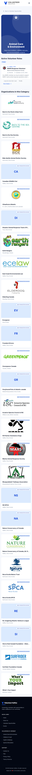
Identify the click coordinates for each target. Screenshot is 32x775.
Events (5, 726)
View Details (6, 83)
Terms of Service (7, 759)
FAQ (4, 753)
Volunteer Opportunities (9, 723)
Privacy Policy (6, 756)
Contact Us (6, 751)
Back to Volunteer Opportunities (13, 11)
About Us (5, 720)
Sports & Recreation (8, 742)
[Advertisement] (16, 31)
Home (4, 717)
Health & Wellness (7, 740)
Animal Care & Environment (10, 734)
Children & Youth (7, 737)
